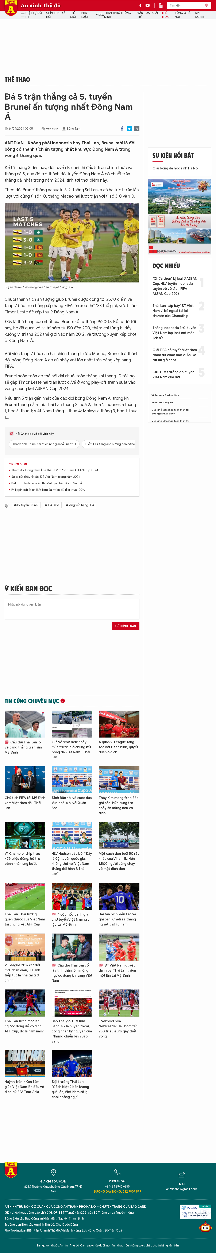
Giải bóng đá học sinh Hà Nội (175, 168)
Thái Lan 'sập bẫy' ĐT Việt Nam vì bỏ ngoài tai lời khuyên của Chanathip (173, 311)
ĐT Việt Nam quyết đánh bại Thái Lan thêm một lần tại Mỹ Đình (117, 970)
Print (136, 128)
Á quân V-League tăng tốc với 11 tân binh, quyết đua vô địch (118, 747)
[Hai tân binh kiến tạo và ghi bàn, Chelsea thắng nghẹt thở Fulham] (119, 896)
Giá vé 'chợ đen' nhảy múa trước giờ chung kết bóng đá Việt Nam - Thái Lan (71, 749)
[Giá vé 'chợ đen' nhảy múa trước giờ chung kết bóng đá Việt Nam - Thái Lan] (72, 724)
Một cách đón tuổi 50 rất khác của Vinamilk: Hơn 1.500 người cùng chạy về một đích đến (119, 861)
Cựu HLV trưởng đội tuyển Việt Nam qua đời (173, 374)
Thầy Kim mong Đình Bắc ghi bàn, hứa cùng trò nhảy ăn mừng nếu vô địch (118, 805)
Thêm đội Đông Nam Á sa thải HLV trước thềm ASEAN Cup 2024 (54, 470)
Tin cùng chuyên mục (32, 701)
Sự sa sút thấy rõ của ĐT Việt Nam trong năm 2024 (45, 477)
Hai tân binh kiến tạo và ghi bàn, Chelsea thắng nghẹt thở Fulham (117, 919)
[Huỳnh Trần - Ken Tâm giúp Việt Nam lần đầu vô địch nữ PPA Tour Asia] (25, 1063)
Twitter (129, 128)
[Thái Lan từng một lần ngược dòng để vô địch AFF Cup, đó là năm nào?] (25, 1003)
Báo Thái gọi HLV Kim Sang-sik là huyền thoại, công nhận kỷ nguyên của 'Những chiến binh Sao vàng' (72, 1031)
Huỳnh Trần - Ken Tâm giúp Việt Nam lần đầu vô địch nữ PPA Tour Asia (24, 1087)
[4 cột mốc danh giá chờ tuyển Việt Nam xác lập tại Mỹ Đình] (72, 896)
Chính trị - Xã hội (55, 15)
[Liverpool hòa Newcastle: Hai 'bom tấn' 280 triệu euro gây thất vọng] (119, 1003)
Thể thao (166, 15)
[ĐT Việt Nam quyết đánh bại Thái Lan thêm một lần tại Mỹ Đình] (119, 947)
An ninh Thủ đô (41, 5)
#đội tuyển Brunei (26, 505)
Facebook (122, 128)
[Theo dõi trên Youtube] (147, 5)
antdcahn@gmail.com (181, 1189)
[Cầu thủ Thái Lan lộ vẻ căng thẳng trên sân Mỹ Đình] (25, 724)
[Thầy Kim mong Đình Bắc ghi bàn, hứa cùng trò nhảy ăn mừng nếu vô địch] (119, 779)
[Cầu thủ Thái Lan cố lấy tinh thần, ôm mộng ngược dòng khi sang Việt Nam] (72, 947)
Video (100, 15)
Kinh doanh (200, 15)
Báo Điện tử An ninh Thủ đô (11, 8)
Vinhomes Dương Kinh (165, 395)
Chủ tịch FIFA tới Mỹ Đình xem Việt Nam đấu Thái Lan (25, 803)
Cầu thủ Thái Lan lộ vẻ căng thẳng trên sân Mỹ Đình (23, 747)
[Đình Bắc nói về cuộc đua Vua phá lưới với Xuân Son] (72, 779)
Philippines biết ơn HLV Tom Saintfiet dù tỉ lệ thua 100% (48, 490)
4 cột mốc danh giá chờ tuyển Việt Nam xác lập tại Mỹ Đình (70, 919)
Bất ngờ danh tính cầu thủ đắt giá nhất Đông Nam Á (46, 483)
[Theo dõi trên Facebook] (141, 5)
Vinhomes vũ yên (162, 402)
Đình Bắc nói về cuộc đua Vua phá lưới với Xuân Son (72, 803)
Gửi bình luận (125, 626)
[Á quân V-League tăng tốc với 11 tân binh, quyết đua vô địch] (119, 724)
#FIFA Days (52, 505)
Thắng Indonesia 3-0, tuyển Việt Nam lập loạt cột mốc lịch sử (174, 333)
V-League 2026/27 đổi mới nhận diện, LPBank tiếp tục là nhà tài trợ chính (22, 973)
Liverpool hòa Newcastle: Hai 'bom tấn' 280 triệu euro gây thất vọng (118, 1029)
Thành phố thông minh (117, 15)
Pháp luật (85, 15)
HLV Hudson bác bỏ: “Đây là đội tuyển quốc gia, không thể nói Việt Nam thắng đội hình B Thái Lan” (72, 864)
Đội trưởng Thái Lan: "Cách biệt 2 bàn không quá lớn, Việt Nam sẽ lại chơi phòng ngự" (70, 1089)
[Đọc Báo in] (163, 5)
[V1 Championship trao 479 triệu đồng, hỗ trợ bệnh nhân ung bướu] (25, 835)
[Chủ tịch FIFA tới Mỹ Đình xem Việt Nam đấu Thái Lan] (25, 779)
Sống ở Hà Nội (182, 15)
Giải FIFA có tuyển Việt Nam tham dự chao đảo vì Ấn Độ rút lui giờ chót (175, 355)
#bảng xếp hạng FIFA (80, 505)
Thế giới (73, 15)
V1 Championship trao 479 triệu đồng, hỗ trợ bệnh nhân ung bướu (22, 859)
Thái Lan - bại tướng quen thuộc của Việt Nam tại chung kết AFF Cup (25, 919)
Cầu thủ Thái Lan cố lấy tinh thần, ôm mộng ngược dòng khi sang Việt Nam (72, 973)
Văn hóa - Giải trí (147, 15)
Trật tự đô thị (33, 15)
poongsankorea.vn (163, 413)
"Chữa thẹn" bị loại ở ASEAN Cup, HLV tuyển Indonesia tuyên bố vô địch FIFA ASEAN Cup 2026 (175, 286)
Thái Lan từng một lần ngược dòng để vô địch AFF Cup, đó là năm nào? (24, 1026)
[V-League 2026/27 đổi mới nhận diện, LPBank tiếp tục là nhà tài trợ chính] (25, 947)
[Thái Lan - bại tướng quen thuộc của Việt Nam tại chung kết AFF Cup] (25, 896)
